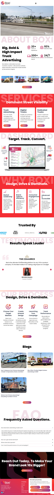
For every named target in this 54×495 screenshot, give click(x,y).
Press (22, 489)
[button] (36, 3)
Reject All (45, 487)
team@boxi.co (45, 493)
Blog (22, 486)
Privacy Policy (24, 492)
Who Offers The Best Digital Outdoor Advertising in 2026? (37, 371)
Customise (35, 487)
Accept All (40, 490)
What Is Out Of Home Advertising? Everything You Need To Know (10, 395)
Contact (23, 485)
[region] (40, 485)
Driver (22, 488)
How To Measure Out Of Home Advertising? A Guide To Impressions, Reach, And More (12, 371)
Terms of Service (24, 490)
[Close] (50, 479)
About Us (23, 483)
